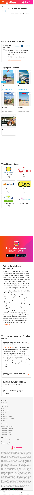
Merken (3, 408)
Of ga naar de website (14, 60)
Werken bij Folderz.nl (6, 416)
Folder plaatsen (5, 414)
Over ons (3, 412)
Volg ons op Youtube (6, 432)
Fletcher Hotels (13, 6)
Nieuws (3, 420)
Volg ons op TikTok (6, 434)
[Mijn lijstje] (26, 2)
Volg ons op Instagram (7, 430)
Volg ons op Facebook (7, 428)
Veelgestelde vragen (6, 403)
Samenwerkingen (5, 443)
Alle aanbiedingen (5, 406)
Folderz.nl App (5, 410)
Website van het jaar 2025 (7, 418)
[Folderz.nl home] (11, 2)
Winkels (6, 6)
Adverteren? (4, 404)
